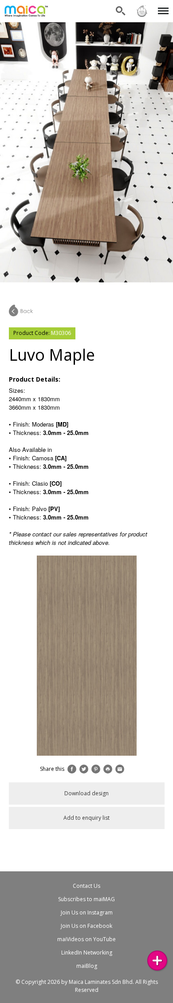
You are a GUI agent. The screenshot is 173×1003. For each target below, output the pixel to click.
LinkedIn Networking (86, 952)
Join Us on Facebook (86, 926)
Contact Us (86, 886)
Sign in (141, 5)
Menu (161, 5)
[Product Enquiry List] (157, 960)
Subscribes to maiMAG (86, 899)
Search (120, 5)
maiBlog (86, 966)
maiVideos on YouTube (86, 939)
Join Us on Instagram (87, 912)
